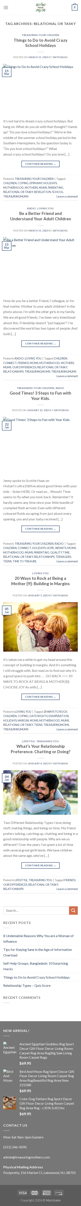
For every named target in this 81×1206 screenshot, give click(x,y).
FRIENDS (23, 363)
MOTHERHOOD (13, 187)
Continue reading (40, 163)
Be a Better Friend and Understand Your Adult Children (40, 216)
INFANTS (60, 548)
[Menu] (5, 7)
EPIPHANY (36, 183)
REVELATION (42, 192)
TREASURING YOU (47, 741)
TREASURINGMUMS (15, 196)
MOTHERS (31, 187)
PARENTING (55, 187)
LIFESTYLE (28, 741)
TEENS (7, 561)
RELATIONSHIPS (13, 371)
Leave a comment (67, 196)
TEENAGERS (63, 556)
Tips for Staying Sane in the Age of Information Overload (37, 952)
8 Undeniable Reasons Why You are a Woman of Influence (38, 938)
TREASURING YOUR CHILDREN (40, 35)
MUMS (43, 187)
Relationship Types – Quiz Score (27, 985)
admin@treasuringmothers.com (26, 1157)
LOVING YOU (45, 208)
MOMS (34, 363)
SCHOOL (57, 192)
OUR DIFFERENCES (24, 367)
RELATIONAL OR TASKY (18, 192)
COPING (23, 183)
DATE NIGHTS (39, 716)
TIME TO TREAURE (25, 561)
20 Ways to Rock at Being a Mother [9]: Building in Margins (40, 581)
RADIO (31, 208)
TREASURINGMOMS (37, 371)
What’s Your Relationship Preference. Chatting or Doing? (40, 749)
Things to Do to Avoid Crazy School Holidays (40, 43)
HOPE (50, 548)
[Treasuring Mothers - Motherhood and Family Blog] (40, 7)
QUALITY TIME (60, 552)
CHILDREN (10, 183)
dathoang (60, 57)
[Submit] (73, 910)
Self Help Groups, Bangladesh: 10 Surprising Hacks (35, 966)
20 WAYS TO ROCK (55, 711)
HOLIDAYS (50, 183)
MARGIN (23, 720)
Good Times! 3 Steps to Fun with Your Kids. (40, 395)
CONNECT (10, 363)
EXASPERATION (59, 716)
